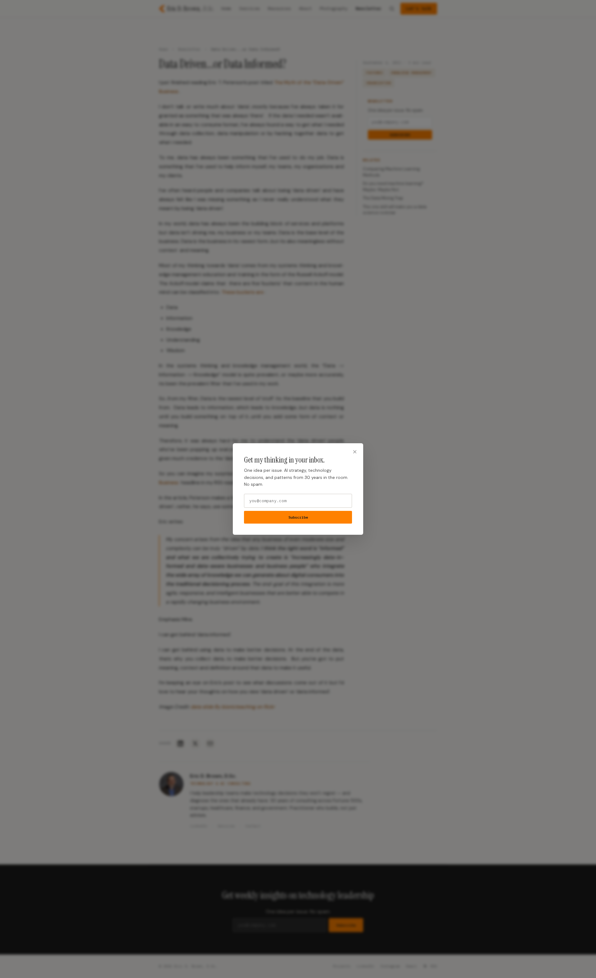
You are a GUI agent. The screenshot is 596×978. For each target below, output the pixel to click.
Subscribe (298, 517)
